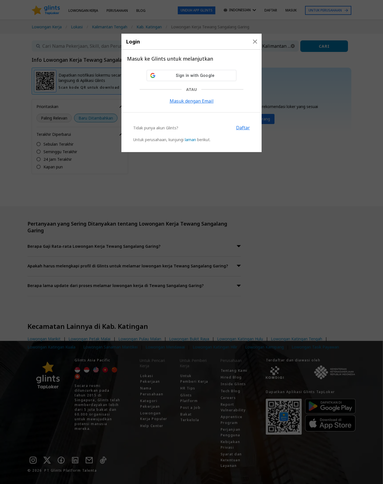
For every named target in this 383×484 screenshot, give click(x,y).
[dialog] (191, 93)
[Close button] (255, 41)
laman (190, 139)
